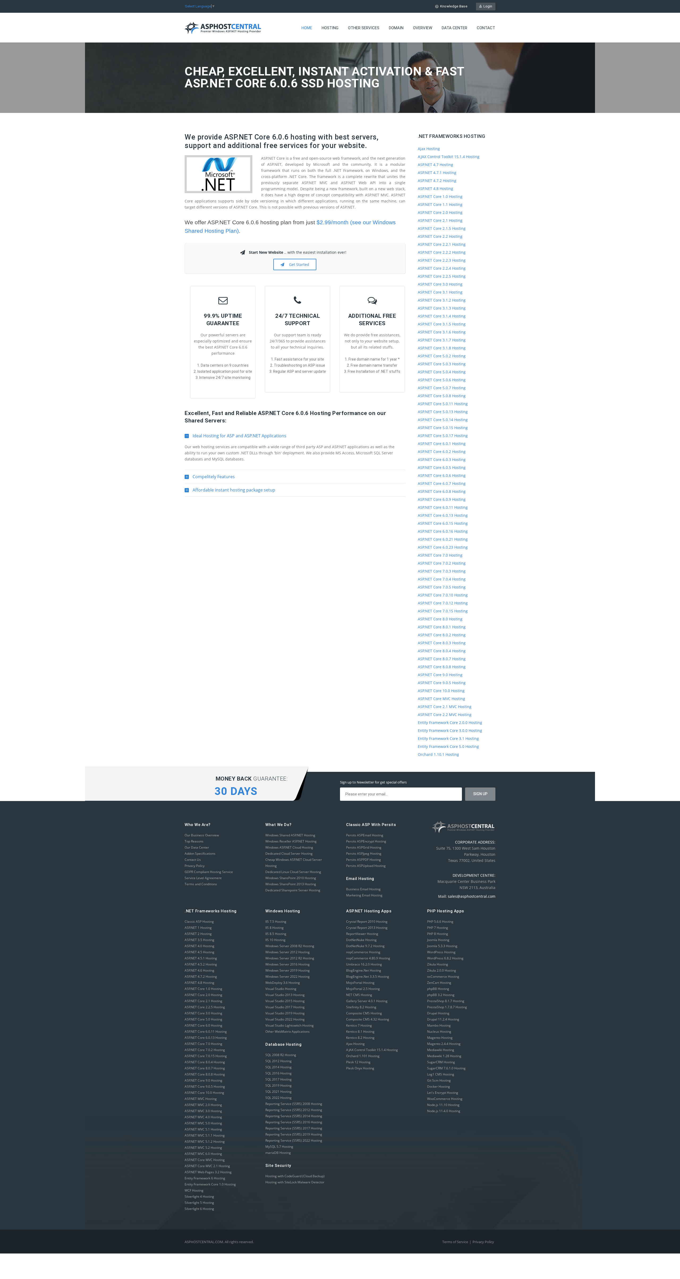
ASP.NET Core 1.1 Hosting (440, 204)
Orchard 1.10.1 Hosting (438, 754)
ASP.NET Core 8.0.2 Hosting (442, 634)
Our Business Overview (202, 835)
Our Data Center (197, 847)
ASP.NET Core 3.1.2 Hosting (442, 300)
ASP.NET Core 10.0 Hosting (441, 690)
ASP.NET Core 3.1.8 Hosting (442, 347)
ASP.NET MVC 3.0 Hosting (203, 1111)
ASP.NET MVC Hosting (201, 1098)
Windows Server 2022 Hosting (287, 976)
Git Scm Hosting (439, 1080)
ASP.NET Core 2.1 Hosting (440, 220)
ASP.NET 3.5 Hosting (199, 940)
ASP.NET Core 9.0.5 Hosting (442, 682)
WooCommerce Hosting (444, 1098)
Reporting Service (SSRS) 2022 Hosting (293, 1140)
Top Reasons (194, 841)
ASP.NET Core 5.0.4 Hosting (442, 371)
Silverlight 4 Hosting (199, 1196)
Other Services (363, 28)
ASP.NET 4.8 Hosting (435, 188)
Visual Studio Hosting (280, 988)
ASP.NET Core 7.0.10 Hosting (443, 595)
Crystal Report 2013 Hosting (367, 927)
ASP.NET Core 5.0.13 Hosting (443, 411)
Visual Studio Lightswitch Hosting (289, 1025)
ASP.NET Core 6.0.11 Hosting (443, 507)
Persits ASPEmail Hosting (364, 835)
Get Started (298, 264)
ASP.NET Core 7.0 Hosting (440, 555)
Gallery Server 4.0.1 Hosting (367, 1001)
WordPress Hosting (441, 952)
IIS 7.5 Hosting (275, 921)
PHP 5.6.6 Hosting (440, 921)
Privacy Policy (195, 865)
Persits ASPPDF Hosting (363, 859)
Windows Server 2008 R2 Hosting (289, 946)
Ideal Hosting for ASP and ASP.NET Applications (235, 437)
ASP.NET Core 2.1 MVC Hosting (444, 706)
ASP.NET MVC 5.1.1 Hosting (205, 1135)
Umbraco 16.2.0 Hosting (364, 964)
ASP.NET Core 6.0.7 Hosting (442, 483)
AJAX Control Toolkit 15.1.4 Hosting (448, 156)
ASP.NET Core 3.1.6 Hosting (442, 331)
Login (487, 6)
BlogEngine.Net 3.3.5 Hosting (367, 976)
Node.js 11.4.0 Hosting (443, 1111)
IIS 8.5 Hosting (275, 933)
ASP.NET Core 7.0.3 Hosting (442, 571)
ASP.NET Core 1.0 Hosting (440, 196)
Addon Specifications (200, 853)
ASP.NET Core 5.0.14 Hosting (443, 419)
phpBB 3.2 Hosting (440, 995)
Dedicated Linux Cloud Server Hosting (293, 872)
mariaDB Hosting (278, 1152)
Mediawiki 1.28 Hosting (444, 1056)
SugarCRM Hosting (441, 1062)
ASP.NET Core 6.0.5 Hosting (442, 467)
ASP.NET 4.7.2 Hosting (437, 180)
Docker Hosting (438, 1086)
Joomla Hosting (438, 940)
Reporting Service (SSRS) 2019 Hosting (293, 1134)
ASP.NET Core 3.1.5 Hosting (442, 324)
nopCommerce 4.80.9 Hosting (368, 958)
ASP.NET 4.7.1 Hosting (437, 172)
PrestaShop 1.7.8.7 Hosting (447, 1007)
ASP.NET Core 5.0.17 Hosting (443, 435)
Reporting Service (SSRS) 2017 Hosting (293, 1128)
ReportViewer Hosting (362, 933)
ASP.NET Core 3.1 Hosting (440, 292)
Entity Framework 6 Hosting (205, 1178)
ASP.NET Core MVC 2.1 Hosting (207, 1166)
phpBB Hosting (438, 988)
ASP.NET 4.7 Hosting (435, 164)
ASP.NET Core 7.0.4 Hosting (442, 579)
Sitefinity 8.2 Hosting (361, 1007)
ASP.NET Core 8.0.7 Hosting (442, 658)
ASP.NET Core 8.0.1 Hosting (442, 626)
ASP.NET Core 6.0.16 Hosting (443, 531)
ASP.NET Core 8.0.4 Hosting (442, 650)
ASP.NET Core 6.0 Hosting (203, 1025)
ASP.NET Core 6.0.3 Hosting (442, 459)
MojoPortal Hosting (360, 982)
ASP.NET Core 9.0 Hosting (440, 674)
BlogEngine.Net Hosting (363, 970)
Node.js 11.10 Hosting (443, 1105)
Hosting (330, 28)
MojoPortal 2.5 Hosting (363, 988)
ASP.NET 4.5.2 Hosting (201, 964)
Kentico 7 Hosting (359, 1025)
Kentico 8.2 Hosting (360, 1037)
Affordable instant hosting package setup (230, 492)
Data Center (454, 28)
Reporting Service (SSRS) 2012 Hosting (293, 1110)
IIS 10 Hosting (275, 940)
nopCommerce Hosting (363, 952)
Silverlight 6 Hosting (199, 1208)
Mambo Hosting (439, 1025)
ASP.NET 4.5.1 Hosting (201, 958)
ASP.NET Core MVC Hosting (441, 698)
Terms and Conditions (201, 884)
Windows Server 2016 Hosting (287, 964)
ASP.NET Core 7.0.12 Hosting (443, 602)
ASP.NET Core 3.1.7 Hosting (442, 339)
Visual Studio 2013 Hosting (285, 995)
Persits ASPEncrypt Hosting (366, 841)
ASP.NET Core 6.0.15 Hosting (443, 523)
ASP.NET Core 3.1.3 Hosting (442, 308)
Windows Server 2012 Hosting (287, 952)
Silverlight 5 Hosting (199, 1202)
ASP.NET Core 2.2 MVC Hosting (444, 714)
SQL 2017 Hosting (278, 1079)
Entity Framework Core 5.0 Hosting (448, 746)
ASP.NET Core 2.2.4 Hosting (442, 268)
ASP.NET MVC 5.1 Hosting (203, 1129)
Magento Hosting (440, 1037)
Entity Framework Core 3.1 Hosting (448, 738)
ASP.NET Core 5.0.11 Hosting (443, 403)
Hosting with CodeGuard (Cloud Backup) (295, 1176)
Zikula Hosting (437, 964)
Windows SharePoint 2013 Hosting (290, 884)
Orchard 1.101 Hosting (363, 1056)
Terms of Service (455, 1241)
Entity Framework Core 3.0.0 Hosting (450, 730)
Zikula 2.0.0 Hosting (441, 970)
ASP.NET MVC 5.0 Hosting (203, 1123)
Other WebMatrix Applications (287, 1031)
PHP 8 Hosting (437, 933)
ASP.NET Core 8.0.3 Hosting (442, 642)
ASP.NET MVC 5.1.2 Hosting (205, 1141)
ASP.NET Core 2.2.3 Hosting (442, 260)
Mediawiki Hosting (440, 1050)
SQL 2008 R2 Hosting (280, 1055)
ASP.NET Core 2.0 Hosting (440, 212)
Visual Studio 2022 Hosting (285, 1019)
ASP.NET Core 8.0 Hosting (440, 618)
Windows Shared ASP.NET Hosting (290, 835)
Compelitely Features (210, 478)
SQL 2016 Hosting (278, 1073)
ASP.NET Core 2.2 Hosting (440, 236)
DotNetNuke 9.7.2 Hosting (365, 946)
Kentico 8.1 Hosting (360, 1031)
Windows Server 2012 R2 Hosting (289, 958)
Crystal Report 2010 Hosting (367, 921)
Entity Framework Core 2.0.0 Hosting (450, 722)
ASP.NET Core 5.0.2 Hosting (442, 355)
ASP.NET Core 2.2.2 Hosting (442, 252)
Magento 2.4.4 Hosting (444, 1043)
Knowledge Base (453, 6)
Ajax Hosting (429, 148)
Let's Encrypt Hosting (442, 1092)
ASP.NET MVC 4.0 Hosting (203, 1117)
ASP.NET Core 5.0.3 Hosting (442, 363)
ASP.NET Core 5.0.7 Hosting (442, 387)
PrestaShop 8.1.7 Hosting (445, 1001)
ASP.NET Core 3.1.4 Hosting (442, 316)
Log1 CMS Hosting (440, 1074)
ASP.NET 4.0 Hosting (199, 946)
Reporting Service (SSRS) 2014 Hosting (293, 1116)
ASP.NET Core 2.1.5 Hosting (442, 228)
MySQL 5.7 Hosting (279, 1146)
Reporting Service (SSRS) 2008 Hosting (293, 1104)
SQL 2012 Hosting (278, 1061)
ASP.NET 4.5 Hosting (199, 952)
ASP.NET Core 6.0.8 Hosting (442, 491)
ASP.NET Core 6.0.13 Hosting (443, 515)
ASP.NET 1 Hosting (198, 927)
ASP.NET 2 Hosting (198, 933)
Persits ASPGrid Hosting (363, 847)
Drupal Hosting (438, 1013)
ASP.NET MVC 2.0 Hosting (203, 1105)
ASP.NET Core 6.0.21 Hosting (443, 539)
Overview (422, 28)
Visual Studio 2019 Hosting (285, 1013)
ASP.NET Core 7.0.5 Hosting (442, 587)
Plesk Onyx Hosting (360, 1068)
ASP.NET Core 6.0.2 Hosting (442, 451)
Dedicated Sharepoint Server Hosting (292, 890)
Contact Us (193, 859)
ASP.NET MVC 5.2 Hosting (203, 1147)
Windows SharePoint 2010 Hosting (290, 878)
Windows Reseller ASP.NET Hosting (291, 841)
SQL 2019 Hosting (278, 1085)
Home (306, 28)
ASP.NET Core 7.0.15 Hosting (443, 610)
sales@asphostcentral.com (471, 896)
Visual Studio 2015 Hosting (285, 1001)
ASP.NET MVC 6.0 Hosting (203, 1153)
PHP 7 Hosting (437, 927)
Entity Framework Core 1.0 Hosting (210, 1184)
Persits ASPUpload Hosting (366, 865)
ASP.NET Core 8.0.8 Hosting (442, 666)
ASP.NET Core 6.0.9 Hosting (442, 499)
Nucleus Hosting (439, 1031)
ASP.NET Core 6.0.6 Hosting (442, 475)
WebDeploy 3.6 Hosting (282, 982)
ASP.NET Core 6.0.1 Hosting (442, 443)
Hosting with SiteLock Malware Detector (294, 1182)
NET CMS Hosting (359, 995)
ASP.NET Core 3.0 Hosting (440, 284)
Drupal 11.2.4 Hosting (443, 1019)
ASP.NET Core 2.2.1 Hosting (442, 244)
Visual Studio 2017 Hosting (285, 1007)
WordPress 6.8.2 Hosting (445, 958)
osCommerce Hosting (443, 976)
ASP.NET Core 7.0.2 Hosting (442, 563)
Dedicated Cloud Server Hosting (289, 853)
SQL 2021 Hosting (278, 1091)
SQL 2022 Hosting (278, 1097)
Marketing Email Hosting (364, 895)
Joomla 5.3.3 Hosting (442, 946)
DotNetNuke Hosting (361, 940)
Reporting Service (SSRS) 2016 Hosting (293, 1122)
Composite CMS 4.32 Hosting (367, 1019)
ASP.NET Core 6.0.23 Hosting (443, 547)
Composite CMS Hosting (364, 1013)
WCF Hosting (194, 1190)
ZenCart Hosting (439, 982)
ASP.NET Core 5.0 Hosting (203, 1019)
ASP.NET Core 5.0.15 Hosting (443, 427)
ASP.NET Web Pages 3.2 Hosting (208, 1172)
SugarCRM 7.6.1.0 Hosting (446, 1068)
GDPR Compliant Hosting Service (209, 872)
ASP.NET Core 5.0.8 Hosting (442, 395)
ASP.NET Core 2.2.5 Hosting (442, 276)
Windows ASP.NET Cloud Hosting (289, 847)
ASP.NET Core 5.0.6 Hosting (442, 379)
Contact (486, 28)
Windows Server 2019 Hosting (287, 970)
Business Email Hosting (363, 889)
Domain (396, 28)
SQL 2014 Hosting (278, 1067)
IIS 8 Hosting (274, 927)
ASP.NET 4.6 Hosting (199, 970)
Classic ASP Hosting (199, 921)
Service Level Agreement (203, 878)
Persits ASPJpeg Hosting (363, 853)
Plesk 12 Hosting (358, 1062)
